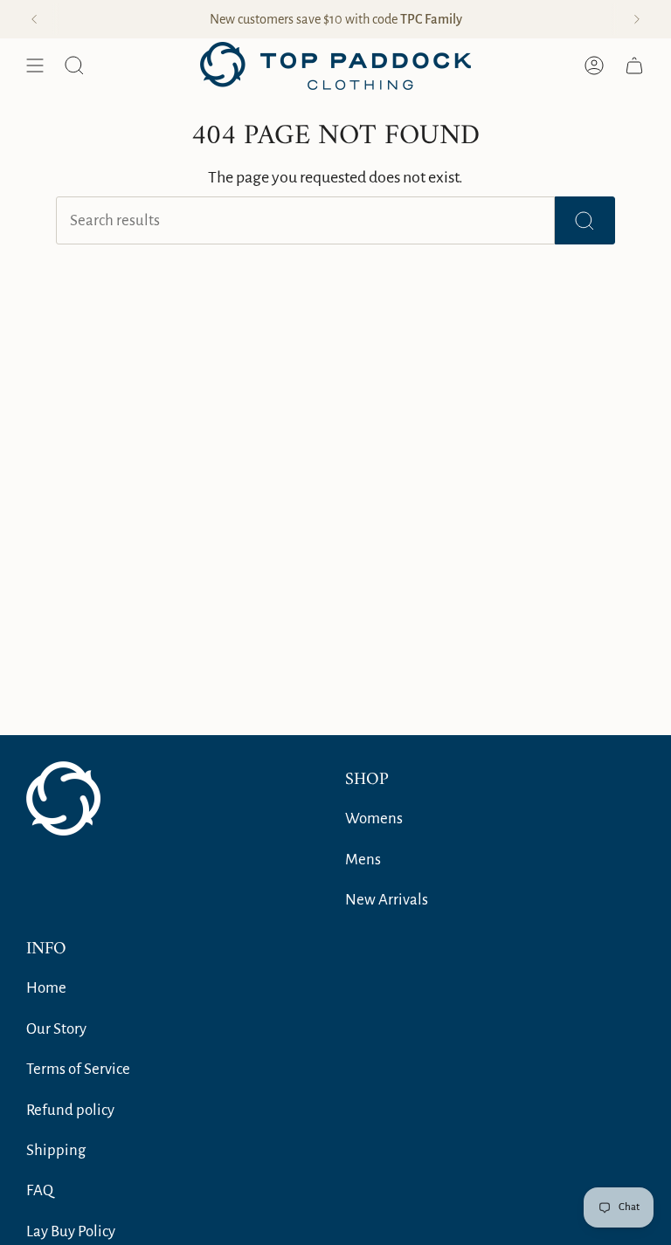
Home (46, 988)
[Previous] (34, 19)
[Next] (637, 19)
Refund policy (70, 1110)
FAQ (39, 1190)
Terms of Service (78, 1069)
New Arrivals (386, 899)
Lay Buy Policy (70, 1231)
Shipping (56, 1150)
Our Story (56, 1029)
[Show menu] (34, 66)
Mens (363, 859)
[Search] (585, 220)
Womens (374, 818)
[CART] (634, 66)
